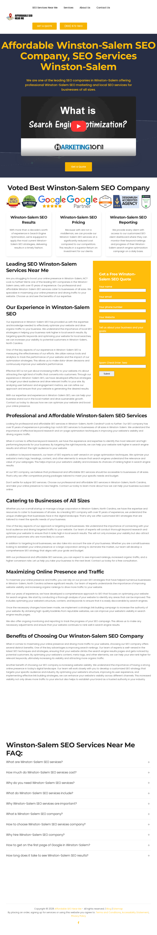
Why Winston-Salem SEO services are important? (41, 804)
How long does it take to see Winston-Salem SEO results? (47, 856)
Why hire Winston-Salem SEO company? (35, 835)
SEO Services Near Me (44, 7)
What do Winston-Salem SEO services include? (39, 793)
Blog (108, 908)
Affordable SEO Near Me (68, 908)
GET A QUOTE (44, 26)
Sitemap (118, 908)
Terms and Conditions (108, 912)
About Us (85, 7)
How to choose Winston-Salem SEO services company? (46, 824)
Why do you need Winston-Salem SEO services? (40, 783)
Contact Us (103, 7)
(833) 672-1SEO (73, 26)
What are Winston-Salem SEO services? (34, 762)
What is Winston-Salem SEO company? (34, 814)
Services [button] (68, 7)
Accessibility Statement (135, 912)
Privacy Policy (78, 915)
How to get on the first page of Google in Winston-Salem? (48, 845)
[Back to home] (19, 17)
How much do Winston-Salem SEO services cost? (41, 773)
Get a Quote (78, 166)
